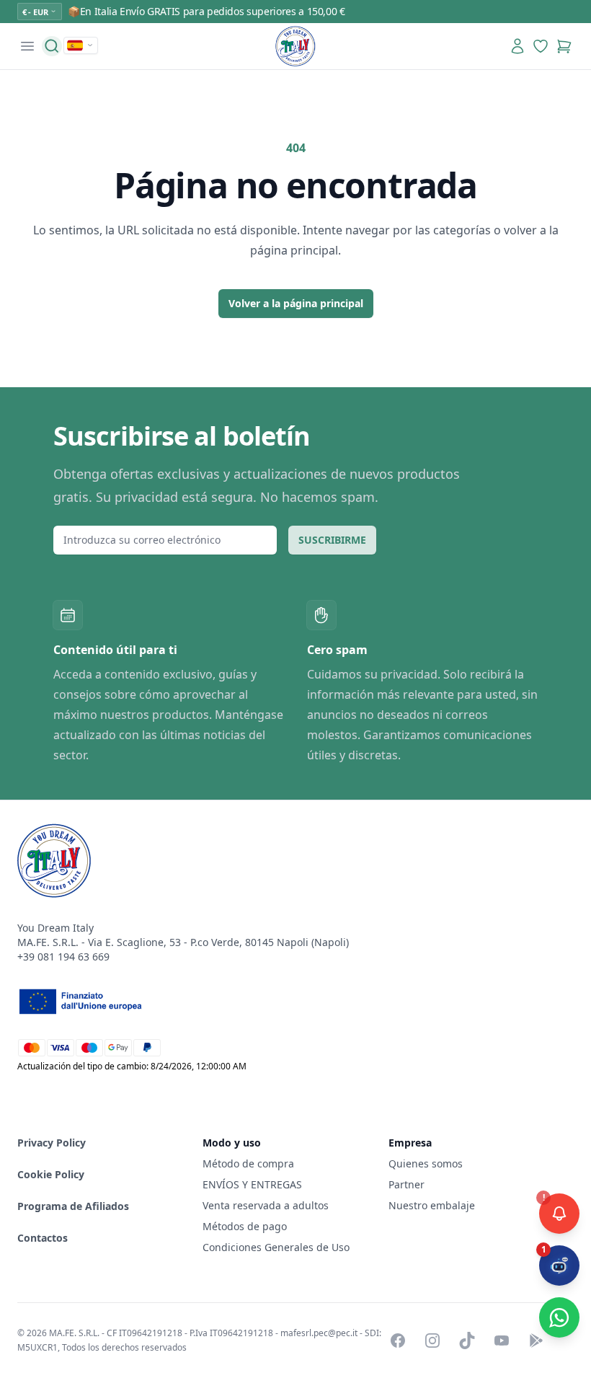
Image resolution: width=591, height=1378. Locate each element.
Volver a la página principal (295, 303)
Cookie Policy (50, 1174)
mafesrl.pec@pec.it (318, 1333)
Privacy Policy (51, 1142)
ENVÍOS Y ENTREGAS (254, 1184)
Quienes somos (425, 1163)
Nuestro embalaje (431, 1205)
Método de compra (248, 1163)
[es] (80, 45)
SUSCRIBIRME (332, 540)
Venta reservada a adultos (266, 1205)
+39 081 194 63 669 (63, 956)
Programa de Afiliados (73, 1206)
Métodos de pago (245, 1226)
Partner (406, 1184)
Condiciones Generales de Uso (276, 1247)
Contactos (42, 1238)
